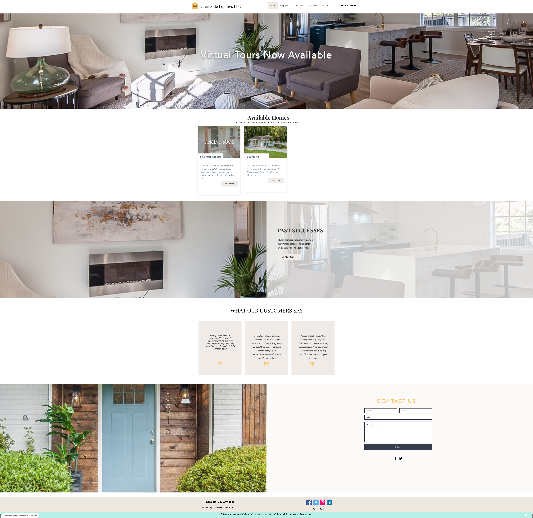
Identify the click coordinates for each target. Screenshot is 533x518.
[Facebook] (309, 502)
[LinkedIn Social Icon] (329, 502)
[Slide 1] (265, 101)
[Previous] (15, 61)
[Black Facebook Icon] (396, 459)
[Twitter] (316, 502)
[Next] (518, 61)
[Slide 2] (267, 101)
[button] (319, 509)
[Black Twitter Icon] (401, 459)
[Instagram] (322, 502)
